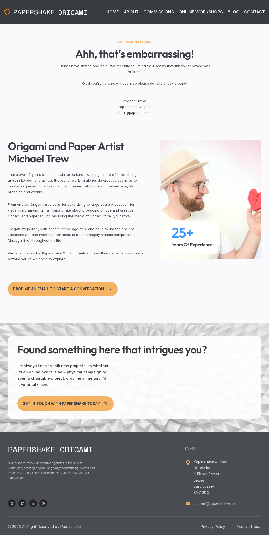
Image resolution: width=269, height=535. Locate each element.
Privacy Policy (213, 526)
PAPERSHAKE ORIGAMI (50, 449)
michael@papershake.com (135, 112)
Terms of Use (249, 526)
